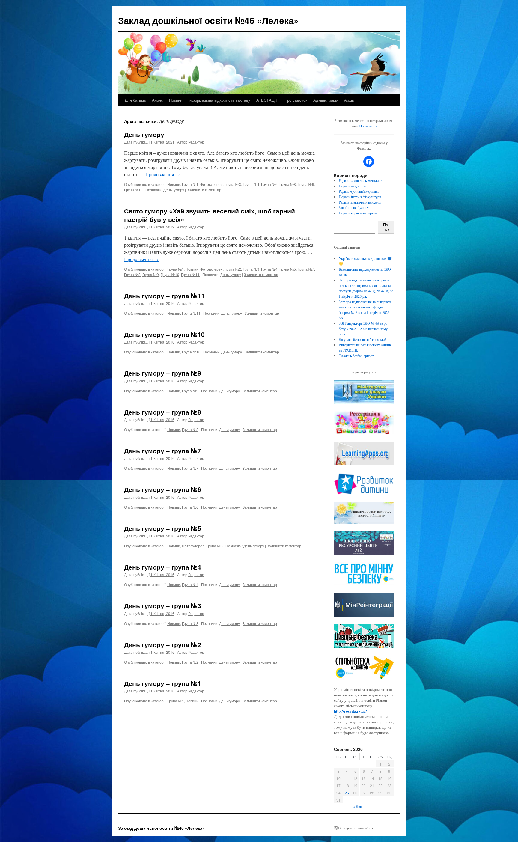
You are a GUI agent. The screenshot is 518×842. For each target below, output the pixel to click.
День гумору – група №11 (164, 295)
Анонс (157, 100)
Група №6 (269, 184)
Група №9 (306, 184)
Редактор (196, 141)
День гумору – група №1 (162, 683)
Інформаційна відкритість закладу (219, 100)
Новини (175, 100)
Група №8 (287, 184)
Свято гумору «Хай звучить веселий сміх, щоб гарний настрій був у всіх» (209, 214)
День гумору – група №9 (162, 372)
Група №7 (306, 269)
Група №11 (190, 274)
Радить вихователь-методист (360, 180)
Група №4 (251, 184)
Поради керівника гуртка (358, 212)
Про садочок (295, 100)
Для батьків (135, 100)
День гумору (144, 134)
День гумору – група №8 (162, 411)
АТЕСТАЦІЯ (267, 100)
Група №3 (233, 184)
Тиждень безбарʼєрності (356, 355)
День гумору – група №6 (162, 489)
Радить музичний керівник (359, 191)
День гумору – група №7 (162, 450)
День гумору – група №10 (164, 334)
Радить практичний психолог (360, 202)
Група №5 (287, 269)
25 (347, 792)
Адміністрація (325, 100)
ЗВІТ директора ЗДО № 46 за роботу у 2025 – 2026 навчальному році (364, 328)
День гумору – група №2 (162, 644)
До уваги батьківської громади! (362, 339)
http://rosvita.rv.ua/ (350, 711)
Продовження (162, 174)
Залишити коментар (204, 189)
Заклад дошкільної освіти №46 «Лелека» (208, 20)
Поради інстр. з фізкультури (360, 196)
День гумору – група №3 (162, 605)
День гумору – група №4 (162, 566)
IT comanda (368, 126)
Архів (349, 100)
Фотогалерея (211, 184)
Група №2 (233, 269)
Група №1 (190, 184)
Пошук (386, 227)
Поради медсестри (352, 185)
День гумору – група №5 (162, 528)
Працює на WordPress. (357, 828)
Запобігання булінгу (354, 207)
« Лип (357, 806)
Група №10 (133, 189)
